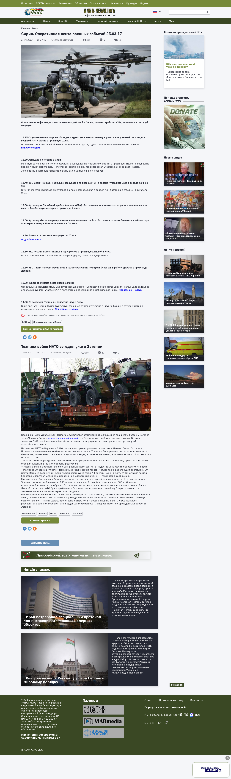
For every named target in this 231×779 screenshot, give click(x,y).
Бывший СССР (135, 20)
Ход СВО (63, 20)
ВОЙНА (26, 322)
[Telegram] (30, 337)
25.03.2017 (33, 40)
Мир (171, 20)
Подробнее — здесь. (66, 309)
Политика (27, 3)
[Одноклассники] (35, 337)
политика (64, 513)
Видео (144, 3)
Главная (25, 28)
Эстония (77, 513)
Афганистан (28, 20)
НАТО (53, 513)
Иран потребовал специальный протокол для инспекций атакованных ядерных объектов (62, 620)
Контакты (196, 700)
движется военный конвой (63, 438)
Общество (81, 3)
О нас (148, 700)
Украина (81, 20)
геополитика (29, 513)
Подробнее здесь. (31, 239)
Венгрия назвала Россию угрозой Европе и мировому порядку (64, 680)
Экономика (65, 3)
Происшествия (98, 3)
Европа (43, 513)
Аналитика (116, 3)
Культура (131, 3)
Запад (157, 20)
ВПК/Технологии (45, 3)
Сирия (46, 20)
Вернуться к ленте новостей (165, 707)
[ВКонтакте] (25, 337)
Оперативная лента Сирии (47, 322)
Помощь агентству (171, 700)
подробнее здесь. (31, 147)
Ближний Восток (106, 20)
